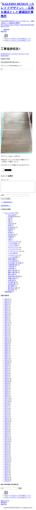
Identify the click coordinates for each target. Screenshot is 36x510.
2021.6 (6, 329)
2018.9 (6, 383)
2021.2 (6, 335)
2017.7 (6, 406)
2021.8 (6, 325)
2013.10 (6, 481)
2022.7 (6, 315)
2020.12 (6, 338)
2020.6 (6, 348)
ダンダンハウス (23, 54)
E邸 (9, 220)
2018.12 (6, 378)
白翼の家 (11, 280)
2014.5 (6, 469)
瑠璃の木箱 (12, 278)
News (2, 25)
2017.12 (6, 398)
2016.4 (6, 431)
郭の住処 (11, 290)
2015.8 (6, 444)
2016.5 (6, 429)
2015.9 (6, 443)
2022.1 (6, 320)
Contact (22, 25)
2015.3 (6, 453)
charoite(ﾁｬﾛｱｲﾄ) (13, 216)
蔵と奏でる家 (12, 288)
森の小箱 (11, 274)
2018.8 (6, 385)
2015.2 (6, 454)
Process (7, 25)
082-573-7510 (5, 26)
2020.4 (6, 352)
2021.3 (6, 333)
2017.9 (6, 403)
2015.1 (6, 456)
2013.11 (6, 479)
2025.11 (6, 300)
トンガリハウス (13, 255)
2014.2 (6, 474)
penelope (10, 236)
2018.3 (6, 393)
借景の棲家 (12, 259)
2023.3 (6, 309)
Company (16, 25)
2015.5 (6, 449)
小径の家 (11, 266)
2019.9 (6, 363)
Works (11, 25)
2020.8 (6, 345)
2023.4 (6, 307)
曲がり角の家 (12, 270)
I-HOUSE (11, 223)
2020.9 (6, 343)
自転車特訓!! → (6, 205)
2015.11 (6, 439)
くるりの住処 (12, 243)
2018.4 (6, 391)
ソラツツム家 (12, 245)
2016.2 (6, 434)
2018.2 (6, 395)
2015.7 (6, 446)
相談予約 (4, 31)
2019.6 (6, 368)
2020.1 (6, 357)
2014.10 (6, 461)
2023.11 (6, 302)
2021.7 (6, 327)
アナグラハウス (13, 241)
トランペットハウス (14, 251)
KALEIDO (11, 227)
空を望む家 (12, 282)
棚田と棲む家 (12, 272)
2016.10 (6, 421)
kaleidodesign (5, 55)
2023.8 (6, 304)
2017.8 (6, 405)
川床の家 (11, 268)
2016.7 (6, 426)
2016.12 (6, 418)
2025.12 (6, 299)
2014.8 (6, 464)
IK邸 (9, 225)
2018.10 (6, 381)
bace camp (11, 215)
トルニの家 (12, 253)
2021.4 (6, 332)
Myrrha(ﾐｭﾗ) (12, 234)
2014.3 (6, 472)
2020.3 (6, 353)
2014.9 (6, 462)
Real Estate (31, 25)
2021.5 (6, 330)
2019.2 (6, 375)
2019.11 (6, 360)
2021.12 (6, 322)
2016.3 (6, 433)
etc (9, 218)
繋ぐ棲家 (11, 286)
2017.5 (6, 410)
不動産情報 (8, 292)
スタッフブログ (12, 54)
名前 (2, 195)
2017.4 (6, 411)
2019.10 (6, 362)
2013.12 (6, 477)
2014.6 (6, 467)
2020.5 (6, 350)
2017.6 (6, 408)
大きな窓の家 (12, 261)
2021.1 (6, 337)
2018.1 (6, 396)
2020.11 (6, 340)
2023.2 (6, 310)
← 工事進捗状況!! (6, 202)
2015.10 (6, 441)
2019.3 (6, 373)
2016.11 (6, 419)
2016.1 (6, 436)
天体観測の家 (12, 265)
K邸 (9, 230)
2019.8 (6, 365)
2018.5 (6, 390)
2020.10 (6, 342)
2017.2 (6, 414)
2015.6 (6, 448)
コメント (4, 180)
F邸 (9, 222)
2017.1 (6, 416)
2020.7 (6, 347)
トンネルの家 (12, 257)
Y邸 (9, 239)
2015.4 (6, 451)
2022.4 (6, 319)
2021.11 (6, 324)
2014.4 (6, 471)
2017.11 (6, 400)
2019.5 (6, 370)
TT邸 (9, 238)
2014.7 (6, 466)
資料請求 (6, 29)
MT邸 (10, 232)
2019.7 (6, 367)
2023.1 (6, 312)
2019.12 (6, 358)
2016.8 (6, 424)
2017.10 (6, 401)
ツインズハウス (13, 249)
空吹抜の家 (12, 284)
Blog (25, 25)
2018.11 (6, 380)
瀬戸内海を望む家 (14, 276)
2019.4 (6, 372)
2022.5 (6, 317)
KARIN (10, 229)
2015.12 (6, 438)
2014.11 (6, 459)
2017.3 (6, 413)
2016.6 (6, 428)
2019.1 (6, 376)
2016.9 (6, 423)
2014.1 (6, 476)
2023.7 (6, 305)
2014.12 (6, 457)
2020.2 (6, 355)
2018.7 (6, 386)
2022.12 (6, 314)
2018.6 (6, 388)
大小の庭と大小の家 (14, 263)
